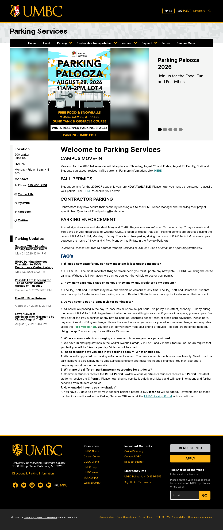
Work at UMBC (92, 482)
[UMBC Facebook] (15, 485)
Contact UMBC (132, 456)
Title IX (160, 517)
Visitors (127, 43)
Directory (199, 11)
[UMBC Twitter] (24, 485)
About (46, 43)
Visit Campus (91, 477)
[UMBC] (36, 11)
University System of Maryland (40, 517)
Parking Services (38, 31)
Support (147, 43)
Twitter (23, 221)
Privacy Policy (146, 517)
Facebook (24, 213)
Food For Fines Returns (30, 298)
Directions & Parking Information (33, 473)
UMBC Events (91, 461)
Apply (168, 10)
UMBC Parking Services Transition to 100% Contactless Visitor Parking (34, 264)
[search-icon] (209, 11)
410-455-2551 (37, 185)
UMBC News (91, 472)
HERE (158, 170)
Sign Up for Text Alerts (137, 482)
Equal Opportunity (126, 517)
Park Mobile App (85, 326)
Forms (166, 43)
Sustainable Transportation (94, 43)
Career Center (92, 456)
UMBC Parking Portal (158, 396)
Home (32, 43)
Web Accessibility (176, 517)
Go (204, 495)
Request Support (134, 461)
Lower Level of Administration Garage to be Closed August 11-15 (34, 316)
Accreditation (106, 517)
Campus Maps (186, 43)
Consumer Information (200, 517)
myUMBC (24, 204)
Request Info (190, 448)
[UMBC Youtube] (40, 485)
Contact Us (25, 194)
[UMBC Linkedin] (49, 485)
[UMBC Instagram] (32, 485)
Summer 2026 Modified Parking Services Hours (31, 247)
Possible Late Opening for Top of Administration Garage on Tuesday (33, 282)
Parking (62, 43)
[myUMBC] (184, 11)
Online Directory (133, 451)
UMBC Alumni (91, 451)
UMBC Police (131, 476)
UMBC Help (90, 467)
